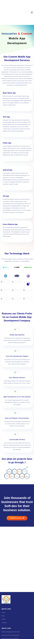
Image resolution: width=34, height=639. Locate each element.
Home (3, 612)
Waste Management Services (11, 632)
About (3, 619)
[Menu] (32, 12)
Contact (4, 622)
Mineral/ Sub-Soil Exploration (11, 635)
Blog (3, 616)
